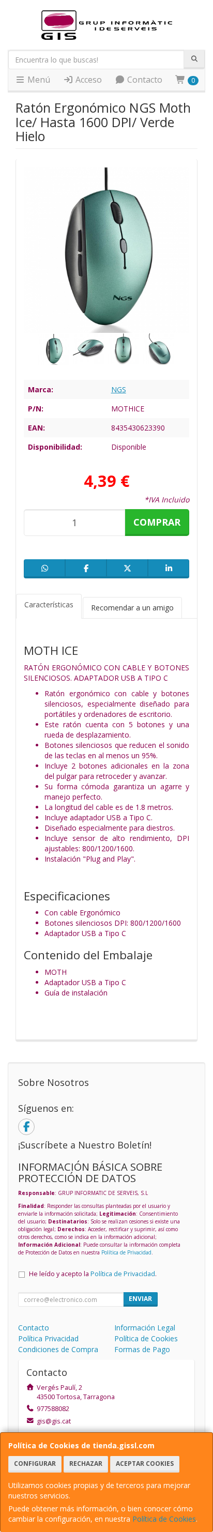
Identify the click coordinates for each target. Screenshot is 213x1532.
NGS (118, 389)
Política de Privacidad (126, 1252)
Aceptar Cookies (145, 1463)
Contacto (143, 79)
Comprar (156, 522)
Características (48, 604)
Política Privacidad (48, 1338)
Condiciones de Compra (58, 1349)
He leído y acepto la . (93, 1273)
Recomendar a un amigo (132, 607)
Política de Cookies (164, 1519)
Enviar (140, 1298)
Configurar (35, 1463)
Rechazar (85, 1463)
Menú (37, 79)
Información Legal (144, 1327)
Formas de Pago (142, 1349)
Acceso (87, 79)
